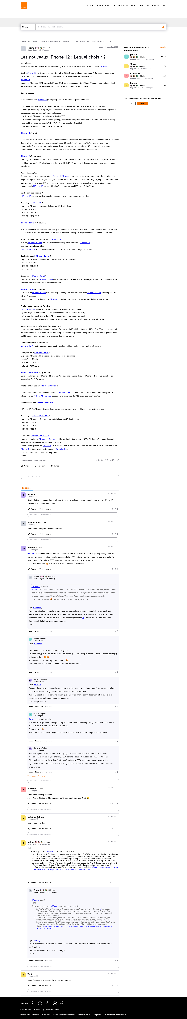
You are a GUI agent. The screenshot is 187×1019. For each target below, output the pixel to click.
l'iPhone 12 (67, 176)
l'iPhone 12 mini (35, 242)
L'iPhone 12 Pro (28, 309)
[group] (99, 460)
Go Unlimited (61, 449)
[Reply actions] (117, 577)
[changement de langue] (163, 5)
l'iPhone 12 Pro (39, 292)
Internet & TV (103, 5)
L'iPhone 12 (26, 196)
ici (83, 617)
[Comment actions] (118, 493)
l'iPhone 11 (56, 176)
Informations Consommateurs (115, 1015)
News (140, 5)
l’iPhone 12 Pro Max (42, 396)
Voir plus (163, 47)
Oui (142, 103)
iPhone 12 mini (27, 223)
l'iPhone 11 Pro (94, 292)
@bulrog (35, 900)
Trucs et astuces (82, 41)
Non (130, 103)
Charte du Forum (26, 1010)
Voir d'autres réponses (36, 776)
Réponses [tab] (26, 488)
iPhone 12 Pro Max (29, 372)
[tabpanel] (70, 743)
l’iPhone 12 (38, 186)
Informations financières (41, 1015)
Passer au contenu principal (11, 2)
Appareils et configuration (61, 41)
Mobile (90, 5)
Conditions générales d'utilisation (46, 1010)
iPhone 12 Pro (27, 289)
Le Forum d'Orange (29, 41)
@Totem (30, 553)
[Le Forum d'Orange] (24, 5)
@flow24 (37, 684)
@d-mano (35, 586)
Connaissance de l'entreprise (64, 1015)
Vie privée (97, 1015)
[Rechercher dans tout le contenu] (163, 27)
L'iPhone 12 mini (28, 249)
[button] (31, 631)
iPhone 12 (105, 66)
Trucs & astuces (120, 5)
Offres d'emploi (84, 1015)
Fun (133, 5)
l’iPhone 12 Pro (49, 386)
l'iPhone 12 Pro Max (40, 416)
